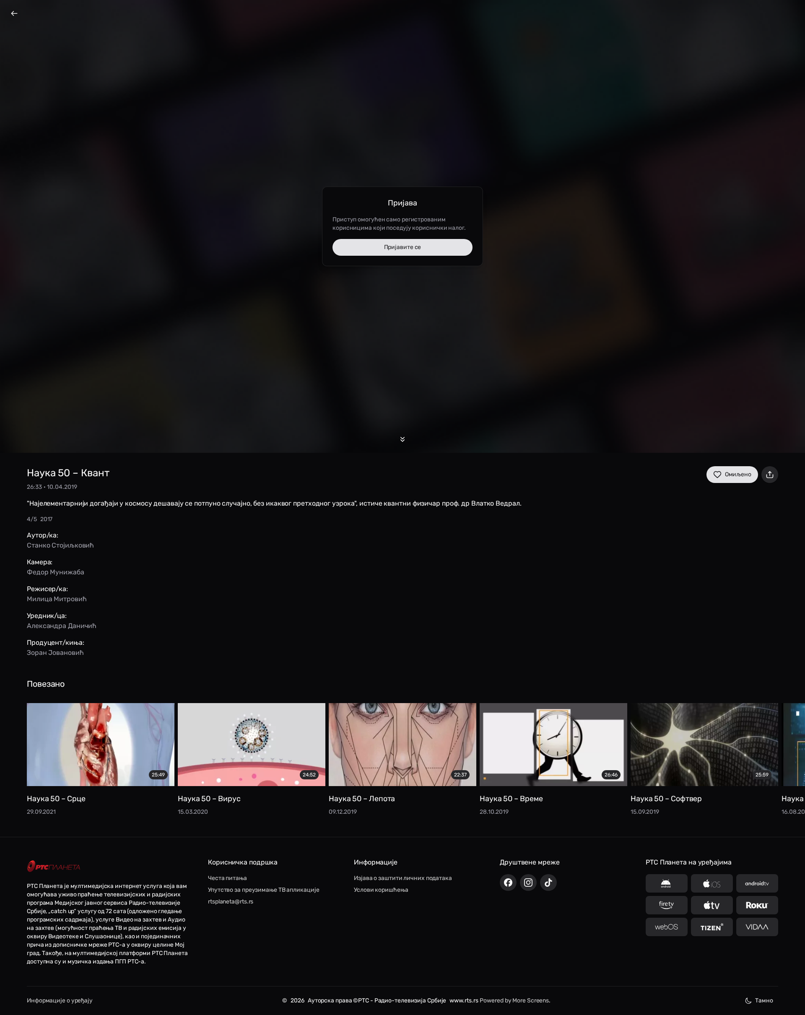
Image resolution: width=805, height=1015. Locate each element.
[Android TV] (757, 883)
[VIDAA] (757, 927)
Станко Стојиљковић (60, 545)
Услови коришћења (381, 889)
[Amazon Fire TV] (667, 905)
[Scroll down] (402, 439)
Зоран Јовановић (55, 653)
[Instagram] (528, 882)
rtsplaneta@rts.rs (230, 901)
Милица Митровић (57, 599)
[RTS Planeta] (53, 866)
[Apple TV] (712, 905)
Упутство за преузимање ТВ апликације (263, 889)
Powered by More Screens (514, 1000)
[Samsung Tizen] (712, 927)
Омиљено (738, 474)
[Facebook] (508, 882)
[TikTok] (548, 882)
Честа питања (227, 878)
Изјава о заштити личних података (403, 878)
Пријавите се (402, 247)
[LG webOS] (667, 927)
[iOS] (712, 883)
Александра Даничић (61, 626)
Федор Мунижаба (55, 572)
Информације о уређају (60, 1000)
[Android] (667, 883)
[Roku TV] (757, 905)
